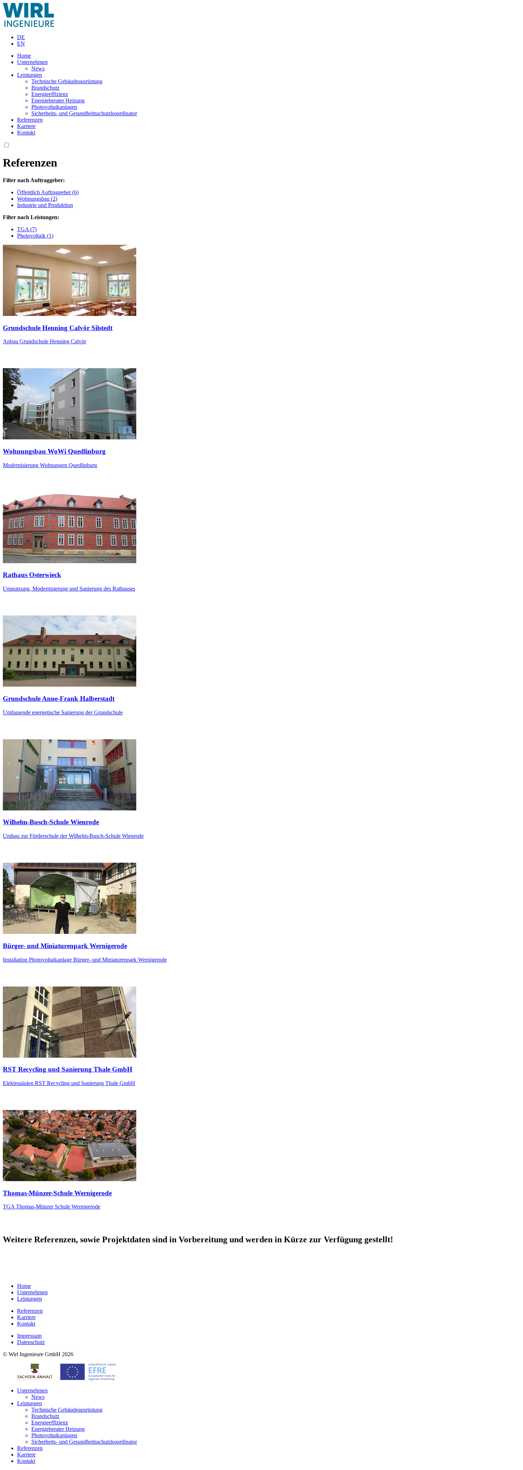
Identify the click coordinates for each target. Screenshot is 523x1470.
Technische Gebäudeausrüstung (66, 81)
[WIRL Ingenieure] (28, 25)
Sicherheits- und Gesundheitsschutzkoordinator (84, 113)
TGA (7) (27, 229)
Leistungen (29, 75)
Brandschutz (45, 88)
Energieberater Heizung (58, 100)
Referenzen (30, 120)
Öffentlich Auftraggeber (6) (48, 192)
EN (21, 44)
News (37, 68)
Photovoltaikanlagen (54, 107)
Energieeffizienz (49, 94)
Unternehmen (32, 62)
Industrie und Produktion (45, 205)
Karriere (26, 126)
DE (21, 37)
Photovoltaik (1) (35, 236)
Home (24, 56)
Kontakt (26, 132)
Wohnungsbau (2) (37, 199)
